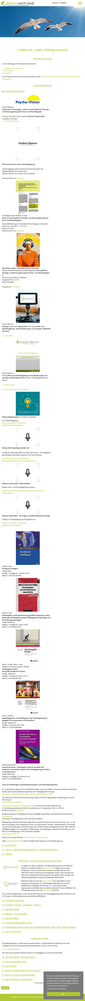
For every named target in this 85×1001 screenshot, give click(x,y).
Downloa (19, 231)
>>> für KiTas (7, 73)
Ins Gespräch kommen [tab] (18, 979)
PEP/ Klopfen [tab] (13, 931)
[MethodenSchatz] (10, 869)
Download (20, 178)
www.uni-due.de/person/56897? (13, 794)
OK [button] (63, 994)
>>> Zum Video (7, 336)
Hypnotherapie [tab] (14, 900)
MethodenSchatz (48, 868)
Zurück (5, 988)
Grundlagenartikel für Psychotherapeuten (17, 806)
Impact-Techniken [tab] (16, 914)
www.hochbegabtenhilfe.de (12, 802)
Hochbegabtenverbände (14, 841)
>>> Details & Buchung (10, 121)
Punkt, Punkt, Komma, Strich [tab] (23, 905)
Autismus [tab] (11, 966)
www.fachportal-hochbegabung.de (35, 837)
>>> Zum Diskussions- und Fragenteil (15, 389)
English (63, 3)
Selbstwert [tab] (12, 918)
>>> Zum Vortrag (8, 385)
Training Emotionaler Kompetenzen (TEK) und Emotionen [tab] (40, 927)
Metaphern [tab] (12, 909)
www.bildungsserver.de (10, 834)
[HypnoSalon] (10, 887)
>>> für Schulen (7, 71)
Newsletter (47, 890)
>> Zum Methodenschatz (11, 949)
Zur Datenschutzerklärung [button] (56, 989)
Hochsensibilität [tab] (15, 961)
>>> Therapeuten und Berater (13, 68)
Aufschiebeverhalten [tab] (18, 923)
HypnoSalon (47, 881)
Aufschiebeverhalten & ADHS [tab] (23, 970)
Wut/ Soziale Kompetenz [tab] (20, 975)
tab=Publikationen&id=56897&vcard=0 (38, 794)
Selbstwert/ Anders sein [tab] (20, 957)
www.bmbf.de (7, 816)
